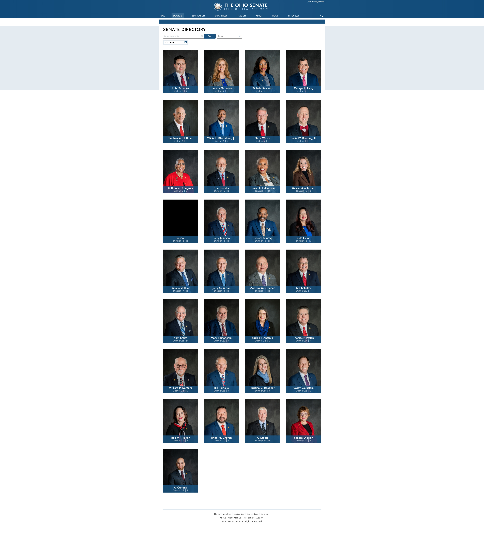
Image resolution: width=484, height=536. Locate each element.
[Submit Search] (210, 36)
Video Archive (234, 518)
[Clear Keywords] (202, 36)
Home (162, 15)
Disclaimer (248, 518)
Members (177, 15)
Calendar (265, 514)
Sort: (170, 42)
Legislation (198, 15)
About (259, 15)
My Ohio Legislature (316, 1)
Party (220, 36)
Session (241, 15)
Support (259, 518)
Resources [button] (293, 15)
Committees (221, 15)
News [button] (275, 15)
